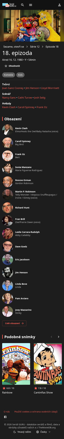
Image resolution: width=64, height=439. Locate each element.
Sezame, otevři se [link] (13, 46)
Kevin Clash (9, 107)
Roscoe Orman (23, 180)
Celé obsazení (12, 323)
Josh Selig (39, 97)
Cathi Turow (25, 97)
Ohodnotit (14, 65)
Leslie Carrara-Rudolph (27, 232)
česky (43, 431)
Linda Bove (21, 283)
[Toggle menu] (30, 5)
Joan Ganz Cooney (12, 88)
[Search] (22, 5)
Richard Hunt (22, 207)
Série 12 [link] (34, 46)
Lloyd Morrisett (50, 88)
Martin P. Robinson (25, 191)
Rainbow (7, 392)
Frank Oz (42, 107)
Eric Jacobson (22, 259)
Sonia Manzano (23, 167)
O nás (7, 411)
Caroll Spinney (26, 107)
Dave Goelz (21, 246)
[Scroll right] (58, 337)
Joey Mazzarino (23, 309)
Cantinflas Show (43, 392)
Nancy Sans (9, 97)
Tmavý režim (24, 431)
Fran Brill (20, 219)
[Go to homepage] (9, 5)
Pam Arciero (21, 298)
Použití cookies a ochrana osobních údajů (35, 411)
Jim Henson (32, 88)
